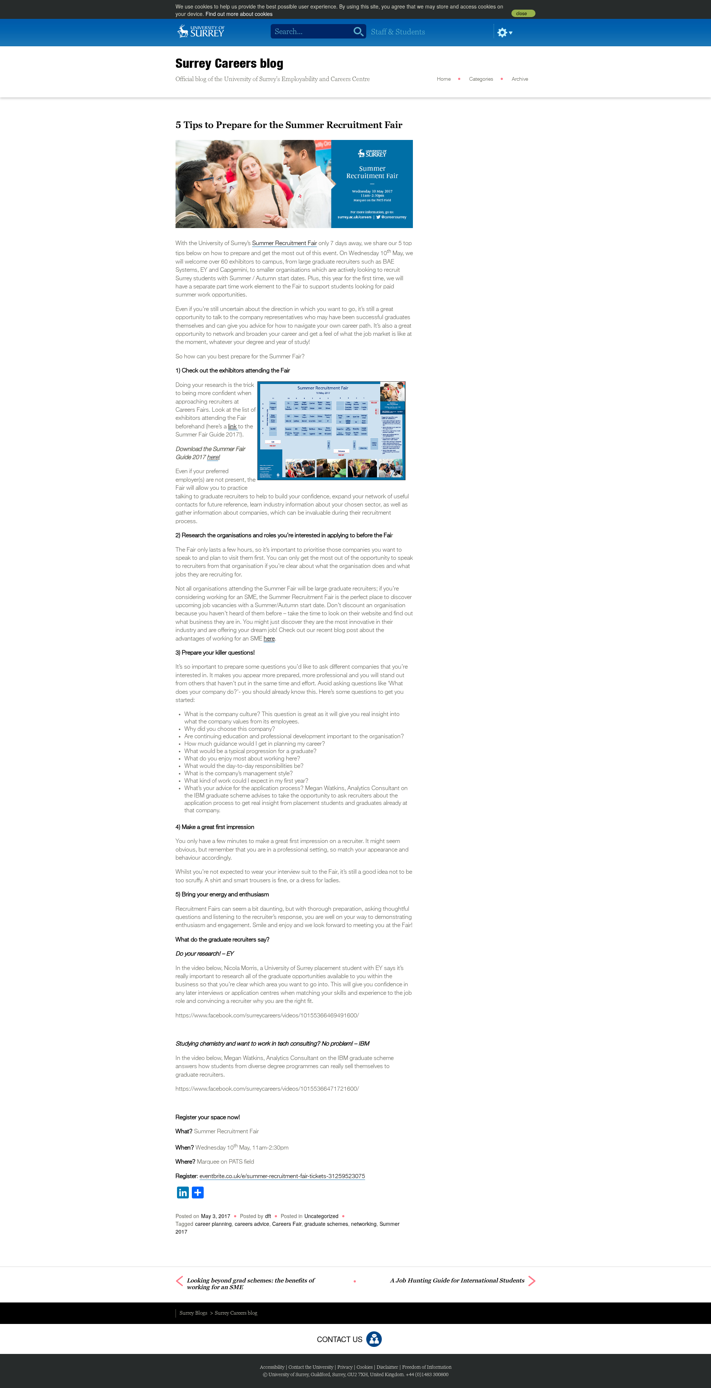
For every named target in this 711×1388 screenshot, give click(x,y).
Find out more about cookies (239, 13)
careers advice (252, 1223)
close (521, 13)
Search (356, 31)
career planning (213, 1223)
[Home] (201, 30)
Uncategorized (321, 1216)
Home (444, 79)
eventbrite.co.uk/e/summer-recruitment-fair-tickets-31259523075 (282, 1177)
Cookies (365, 1367)
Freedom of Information (426, 1367)
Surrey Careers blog (229, 63)
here (212, 458)
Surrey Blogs (193, 1313)
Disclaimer (387, 1367)
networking (364, 1223)
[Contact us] (374, 1339)
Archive (520, 79)
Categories (481, 79)
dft (268, 1216)
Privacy (345, 1367)
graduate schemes (326, 1223)
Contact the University (310, 1367)
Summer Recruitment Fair (284, 244)
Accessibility (272, 1367)
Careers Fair (286, 1223)
